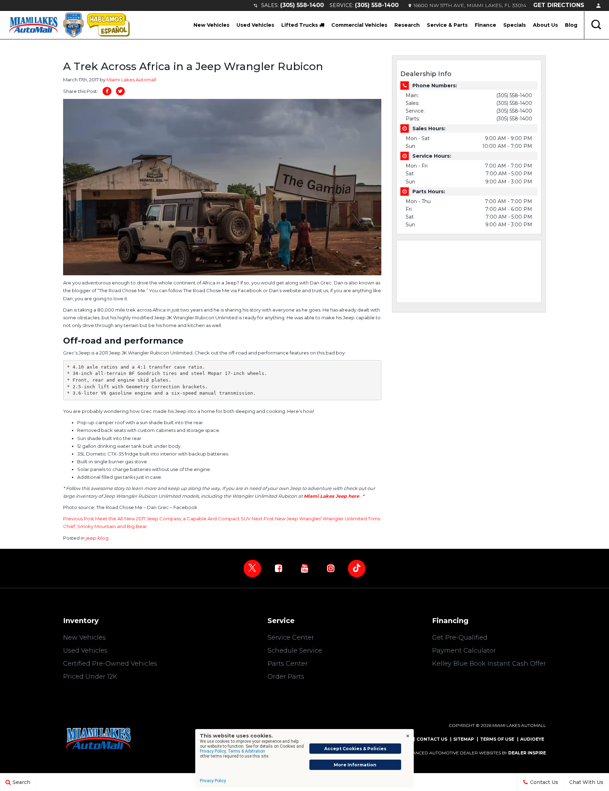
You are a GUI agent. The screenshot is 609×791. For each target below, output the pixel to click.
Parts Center (287, 663)
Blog (571, 25)
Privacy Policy (213, 780)
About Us (545, 25)
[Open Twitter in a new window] (252, 568)
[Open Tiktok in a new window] (356, 568)
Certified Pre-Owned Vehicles (110, 663)
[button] (596, 25)
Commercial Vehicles (359, 25)
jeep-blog (97, 538)
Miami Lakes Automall (131, 79)
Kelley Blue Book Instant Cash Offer (489, 663)
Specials (514, 25)
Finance (485, 25)
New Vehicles (211, 25)
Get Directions (558, 5)
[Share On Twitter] (120, 91)
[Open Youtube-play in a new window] (304, 568)
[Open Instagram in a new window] (330, 568)
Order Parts (285, 676)
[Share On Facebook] (107, 91)
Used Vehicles (255, 25)
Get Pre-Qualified (459, 637)
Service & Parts (447, 25)
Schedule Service (294, 650)
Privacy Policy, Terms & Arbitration (232, 751)
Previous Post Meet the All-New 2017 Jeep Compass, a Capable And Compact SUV (157, 518)
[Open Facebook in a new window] (278, 568)
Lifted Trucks (300, 25)
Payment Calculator (464, 650)
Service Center (290, 637)
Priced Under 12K (90, 676)
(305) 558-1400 (302, 5)
